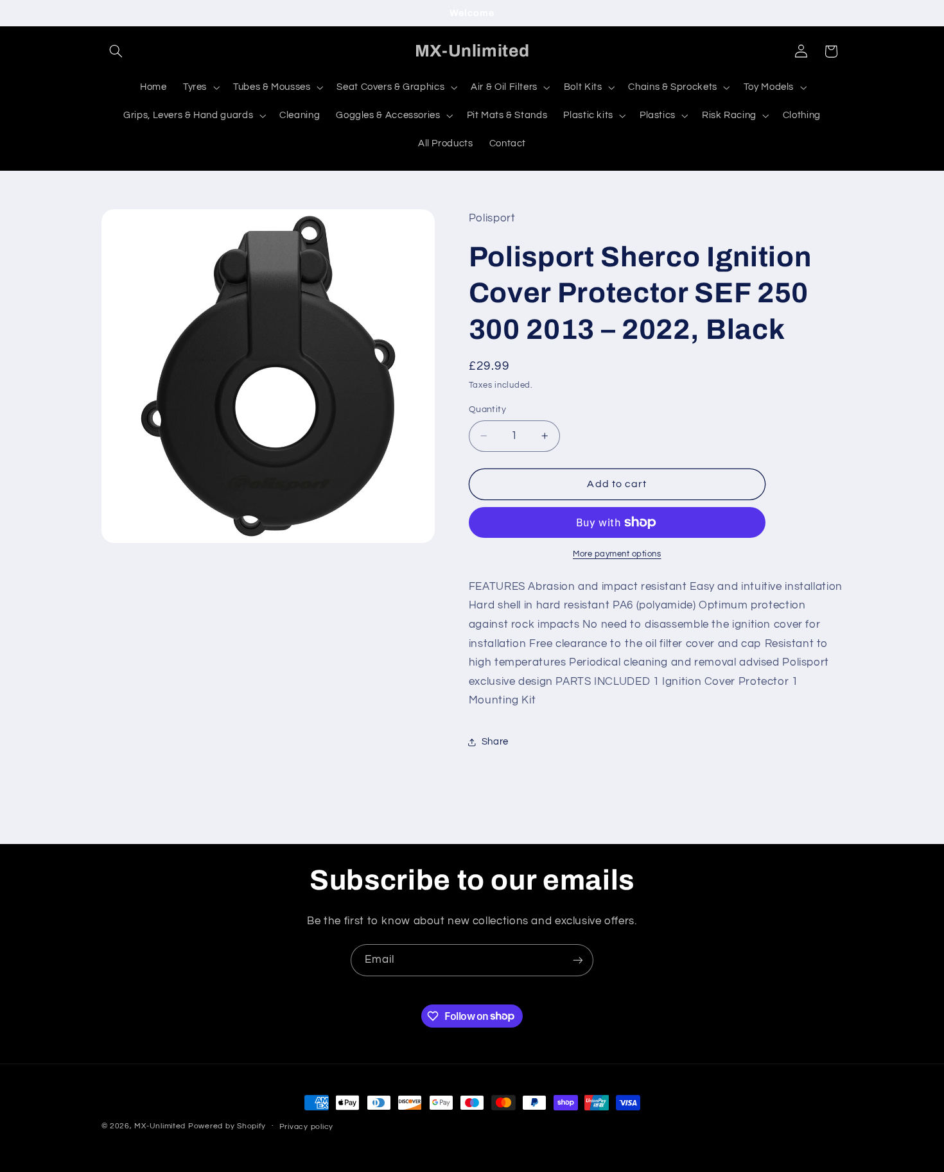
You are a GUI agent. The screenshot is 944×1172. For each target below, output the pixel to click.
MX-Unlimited (161, 1126)
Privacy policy (306, 1126)
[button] (116, 51)
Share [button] (495, 741)
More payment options (617, 554)
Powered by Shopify (227, 1126)
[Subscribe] (578, 960)
